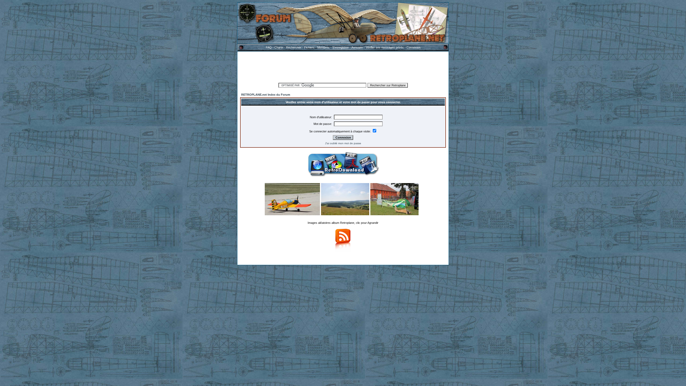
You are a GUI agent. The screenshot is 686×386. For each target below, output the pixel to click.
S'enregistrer (340, 47)
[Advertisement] (343, 66)
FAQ (269, 47)
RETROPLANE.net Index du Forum (265, 94)
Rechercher (293, 47)
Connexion (413, 47)
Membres (323, 47)
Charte (278, 47)
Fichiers (309, 47)
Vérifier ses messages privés (385, 47)
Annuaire (357, 47)
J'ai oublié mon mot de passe (343, 143)
